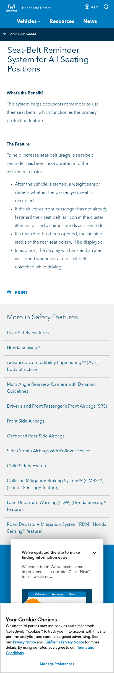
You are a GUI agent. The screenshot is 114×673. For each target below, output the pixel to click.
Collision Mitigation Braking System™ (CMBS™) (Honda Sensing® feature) (55, 484)
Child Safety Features (28, 466)
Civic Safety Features (28, 333)
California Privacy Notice (64, 642)
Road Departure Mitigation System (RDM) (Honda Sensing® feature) (57, 528)
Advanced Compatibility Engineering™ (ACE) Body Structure (53, 366)
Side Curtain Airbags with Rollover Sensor (49, 451)
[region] (57, 638)
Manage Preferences (57, 664)
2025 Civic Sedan (22, 34)
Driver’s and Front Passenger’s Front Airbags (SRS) (57, 406)
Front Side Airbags (25, 421)
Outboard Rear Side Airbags (35, 436)
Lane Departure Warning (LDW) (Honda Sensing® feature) (56, 506)
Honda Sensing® (23, 348)
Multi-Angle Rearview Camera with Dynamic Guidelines (51, 388)
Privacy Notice (24, 642)
